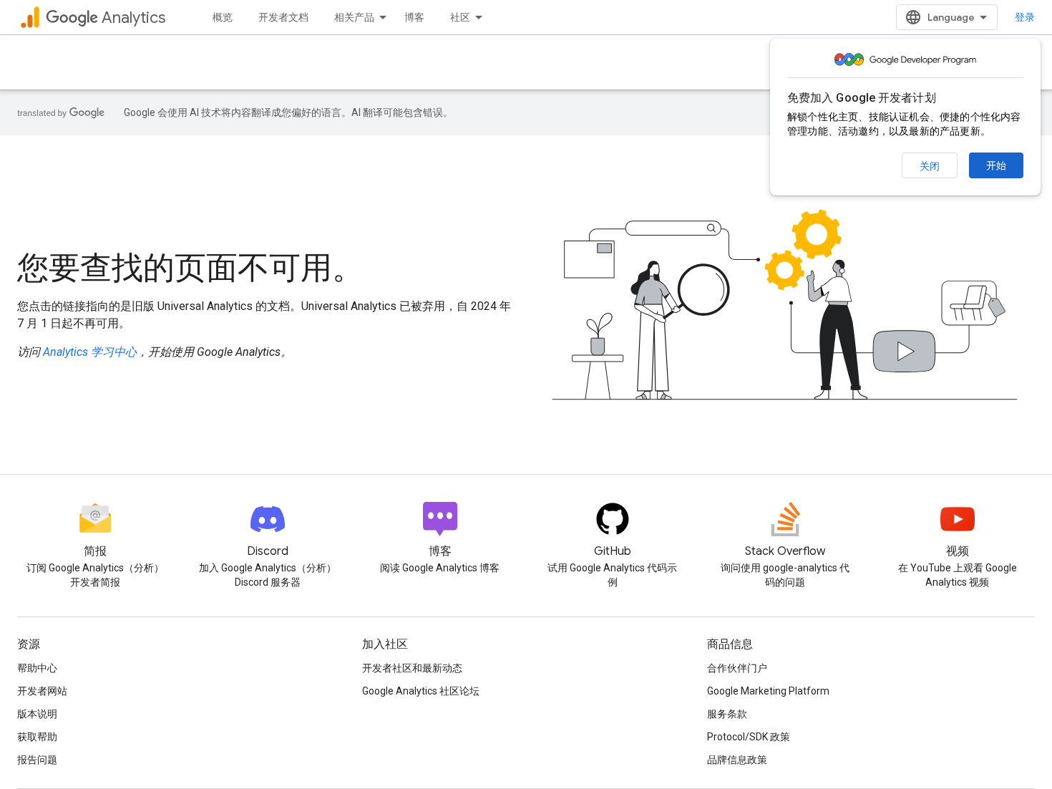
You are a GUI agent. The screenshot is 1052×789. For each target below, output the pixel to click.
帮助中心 (37, 668)
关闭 (930, 166)
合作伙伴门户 (737, 668)
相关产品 (354, 17)
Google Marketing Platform (768, 691)
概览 (223, 17)
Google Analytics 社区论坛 (420, 691)
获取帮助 (37, 736)
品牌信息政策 (737, 759)
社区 (460, 17)
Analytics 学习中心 (90, 352)
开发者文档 (283, 17)
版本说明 (37, 714)
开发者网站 (42, 691)
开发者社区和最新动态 (412, 668)
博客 (414, 17)
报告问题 (37, 759)
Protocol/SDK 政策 (748, 736)
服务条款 (727, 714)
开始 (996, 165)
